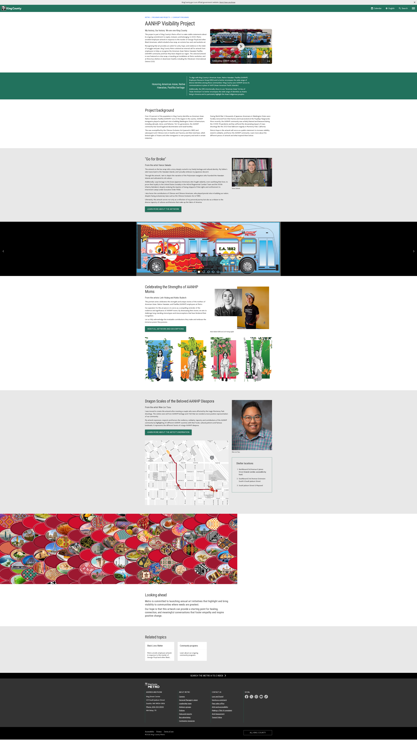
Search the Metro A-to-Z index (207, 675)
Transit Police (217, 717)
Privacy (159, 731)
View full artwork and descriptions (165, 329)
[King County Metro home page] (153, 685)
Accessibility (149, 731)
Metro (147, 17)
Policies (182, 710)
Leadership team (185, 703)
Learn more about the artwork (163, 209)
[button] (414, 2)
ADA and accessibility (220, 707)
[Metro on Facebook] (246, 696)
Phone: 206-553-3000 (155, 707)
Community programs (180, 17)
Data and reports (185, 714)
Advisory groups (185, 707)
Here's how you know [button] (227, 2)
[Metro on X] (251, 696)
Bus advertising (184, 717)
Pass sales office (218, 703)
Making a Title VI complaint (222, 710)
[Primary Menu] (413, 8)
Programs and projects (161, 17)
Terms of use (169, 731)
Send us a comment (219, 700)
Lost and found (217, 697)
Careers (182, 697)
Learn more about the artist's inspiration (168, 432)
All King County (258, 732)
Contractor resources (187, 721)
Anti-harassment (218, 714)
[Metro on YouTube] (261, 696)
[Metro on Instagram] (256, 696)
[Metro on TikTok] (266, 696)
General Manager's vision (188, 700)
